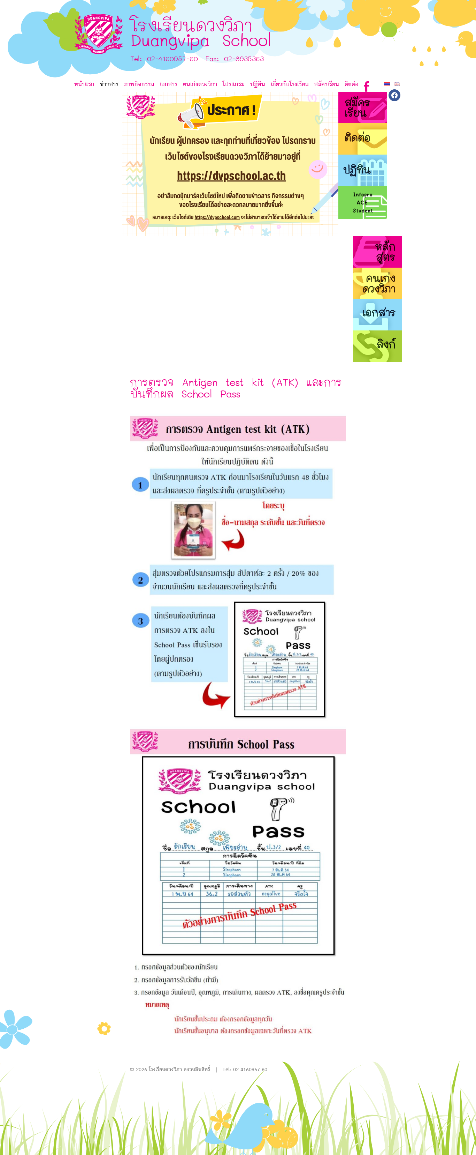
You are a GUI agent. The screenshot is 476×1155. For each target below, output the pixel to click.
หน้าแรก (84, 84)
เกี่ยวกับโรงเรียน (290, 84)
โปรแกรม (234, 84)
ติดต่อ (352, 84)
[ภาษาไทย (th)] (387, 84)
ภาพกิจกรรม (139, 84)
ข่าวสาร (109, 84)
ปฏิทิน (257, 84)
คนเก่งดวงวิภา (200, 84)
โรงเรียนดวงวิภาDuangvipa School (200, 31)
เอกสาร (168, 84)
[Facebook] (366, 85)
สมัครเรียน (326, 84)
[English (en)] (397, 84)
